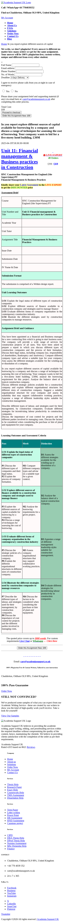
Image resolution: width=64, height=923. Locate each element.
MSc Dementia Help (16, 846)
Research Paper (14, 787)
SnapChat (11, 906)
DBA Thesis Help (15, 838)
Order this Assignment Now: (16, 116)
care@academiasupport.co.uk (36, 99)
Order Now (6, 691)
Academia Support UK (48, 919)
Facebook (11, 888)
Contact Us (12, 772)
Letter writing (13, 812)
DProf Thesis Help (16, 840)
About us (11, 761)
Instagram (11, 896)
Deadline (5, 77)
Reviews (31, 747)
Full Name (6, 65)
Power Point (13, 815)
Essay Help (12, 790)
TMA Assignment (15, 795)
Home (4, 44)
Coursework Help (15, 792)
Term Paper (12, 810)
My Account (7, 17)
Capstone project (15, 823)
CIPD (10, 835)
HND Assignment (15, 820)
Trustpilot (5, 914)
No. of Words (8, 74)
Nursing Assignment (16, 843)
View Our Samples (10, 715)
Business (11, 890)
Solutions (11, 764)
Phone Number (8, 71)
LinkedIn (11, 903)
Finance (11, 848)
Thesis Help (12, 784)
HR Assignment (14, 818)
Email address (7, 68)
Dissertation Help (15, 798)
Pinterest (11, 909)
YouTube (11, 893)
